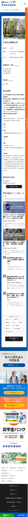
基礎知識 (7, 322)
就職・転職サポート (10, 331)
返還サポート (8, 328)
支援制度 (20, 322)
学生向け (14, 322)
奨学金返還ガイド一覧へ (14, 338)
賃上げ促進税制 (17, 328)
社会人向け (8, 325)
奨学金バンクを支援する (26, 125)
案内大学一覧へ (14, 186)
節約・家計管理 (16, 325)
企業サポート (8, 319)
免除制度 (16, 319)
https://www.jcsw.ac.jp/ (16, 57)
